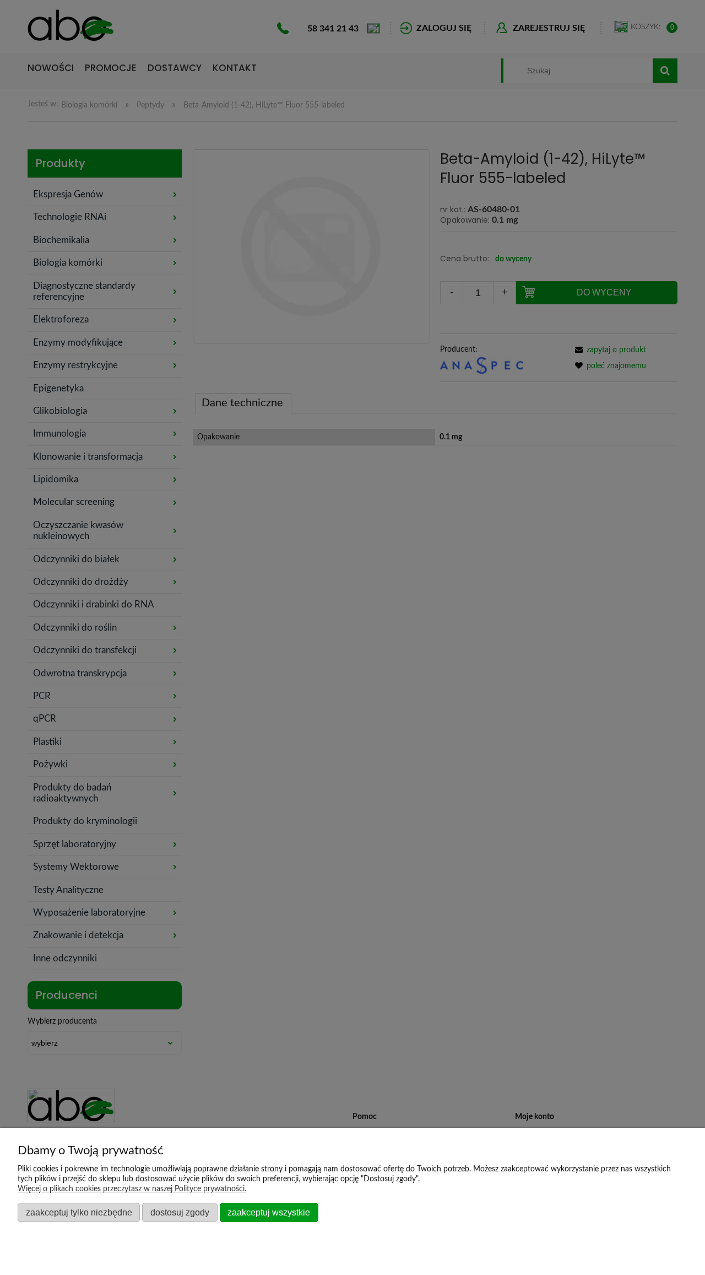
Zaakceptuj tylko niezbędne (79, 1212)
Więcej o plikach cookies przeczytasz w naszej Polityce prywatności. (132, 1189)
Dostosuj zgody (179, 1212)
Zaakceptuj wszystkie (268, 1212)
